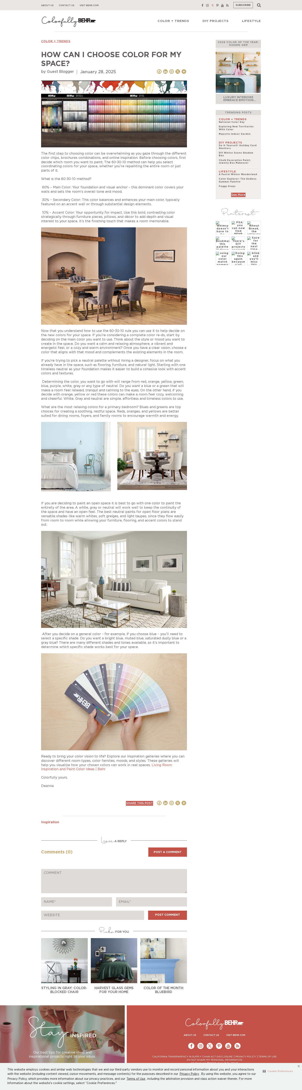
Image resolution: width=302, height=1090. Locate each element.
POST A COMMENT (168, 852)
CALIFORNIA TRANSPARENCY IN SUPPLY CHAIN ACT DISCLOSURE (192, 1057)
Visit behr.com (89, 5)
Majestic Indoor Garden (235, 134)
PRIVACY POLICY (245, 1057)
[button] (278, 1071)
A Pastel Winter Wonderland (238, 174)
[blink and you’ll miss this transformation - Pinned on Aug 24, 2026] (254, 260)
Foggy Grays (227, 186)
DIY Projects (216, 21)
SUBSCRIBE (243, 5)
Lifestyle (251, 21)
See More (238, 194)
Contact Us (66, 5)
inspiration (50, 822)
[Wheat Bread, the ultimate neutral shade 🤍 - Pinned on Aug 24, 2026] (254, 233)
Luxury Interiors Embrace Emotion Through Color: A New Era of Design (238, 102)
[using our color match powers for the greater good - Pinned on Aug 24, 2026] (222, 263)
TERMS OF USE (267, 1057)
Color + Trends (173, 21)
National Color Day (232, 122)
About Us (47, 5)
